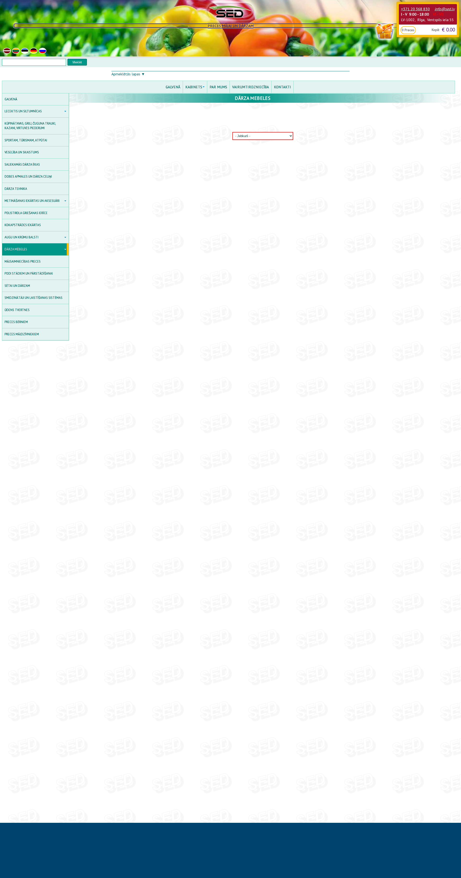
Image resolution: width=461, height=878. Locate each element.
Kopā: (435, 30)
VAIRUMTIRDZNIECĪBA (250, 87)
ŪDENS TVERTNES (17, 310)
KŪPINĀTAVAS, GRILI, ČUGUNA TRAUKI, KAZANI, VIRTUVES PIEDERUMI (30, 125)
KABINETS (193, 87)
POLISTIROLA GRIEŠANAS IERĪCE (26, 213)
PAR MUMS (218, 87)
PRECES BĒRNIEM (16, 322)
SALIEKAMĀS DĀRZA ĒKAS (22, 164)
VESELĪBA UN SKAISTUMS (22, 152)
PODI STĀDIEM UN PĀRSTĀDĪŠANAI (29, 273)
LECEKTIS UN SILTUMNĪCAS (23, 111)
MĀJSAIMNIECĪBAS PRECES (23, 261)
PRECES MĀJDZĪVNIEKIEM (22, 334)
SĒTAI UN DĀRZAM (17, 286)
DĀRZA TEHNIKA (16, 189)
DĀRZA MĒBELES (16, 249)
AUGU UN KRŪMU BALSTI (21, 237)
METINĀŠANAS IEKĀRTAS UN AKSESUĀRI (32, 201)
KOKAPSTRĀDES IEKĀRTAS (23, 225)
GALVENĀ (11, 99)
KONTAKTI (282, 87)
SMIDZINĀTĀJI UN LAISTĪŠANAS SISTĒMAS (33, 298)
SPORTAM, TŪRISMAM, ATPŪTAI (26, 140)
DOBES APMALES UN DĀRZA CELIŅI (28, 176)
